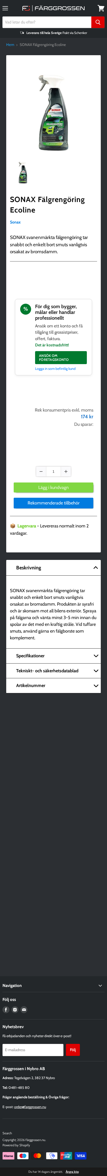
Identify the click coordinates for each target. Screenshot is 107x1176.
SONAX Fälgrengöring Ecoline (47, 205)
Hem (10, 45)
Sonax (15, 222)
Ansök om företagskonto (54, 357)
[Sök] (98, 22)
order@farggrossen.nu (30, 1107)
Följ (73, 1049)
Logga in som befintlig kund (55, 369)
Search (7, 1133)
